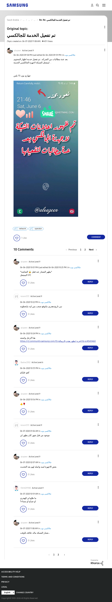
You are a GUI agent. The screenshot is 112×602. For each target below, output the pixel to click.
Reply (90, 282)
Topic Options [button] (100, 27)
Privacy (5, 582)
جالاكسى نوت (70, 55)
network (22, 229)
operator (38, 229)
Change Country (24, 592)
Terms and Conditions (13, 577)
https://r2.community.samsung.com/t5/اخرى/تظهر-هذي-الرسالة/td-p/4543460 (58, 341)
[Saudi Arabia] (17, 5)
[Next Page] (63, 554)
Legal (4, 587)
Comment (96, 237)
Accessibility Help (10, 572)
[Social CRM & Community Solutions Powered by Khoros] (97, 562)
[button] (100, 50)
